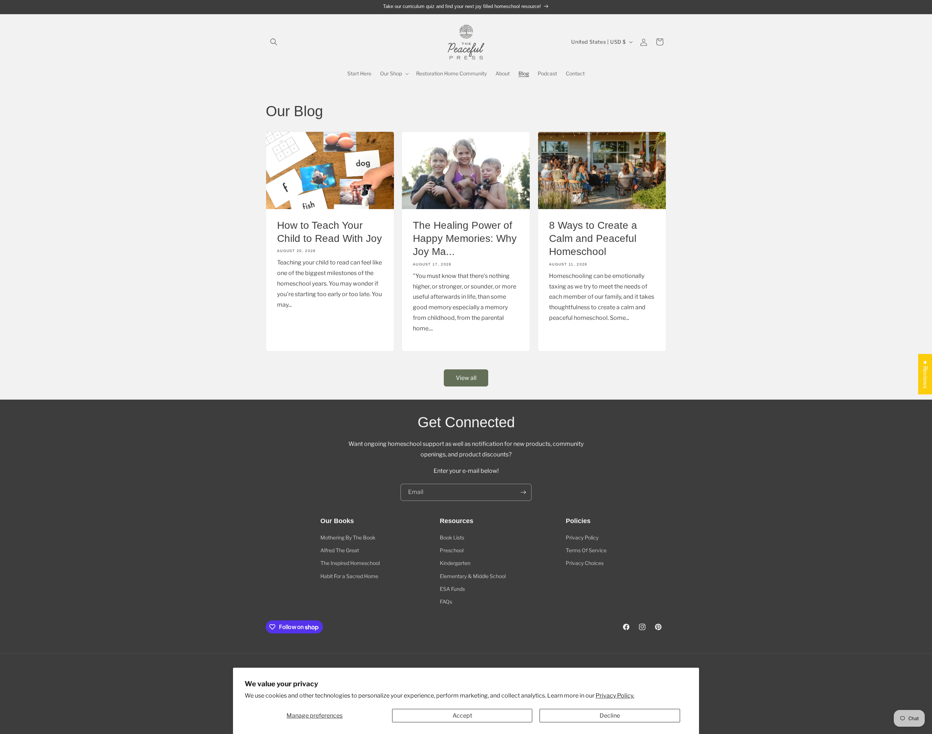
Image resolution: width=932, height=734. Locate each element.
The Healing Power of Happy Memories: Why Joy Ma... (465, 238)
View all (466, 377)
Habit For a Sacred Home (349, 576)
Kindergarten (455, 563)
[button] (274, 42)
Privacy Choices (585, 563)
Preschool (451, 550)
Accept (462, 715)
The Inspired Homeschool (350, 563)
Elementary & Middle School (473, 576)
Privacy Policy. (615, 695)
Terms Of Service (586, 550)
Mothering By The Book (347, 537)
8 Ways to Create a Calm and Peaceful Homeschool (593, 238)
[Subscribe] (523, 492)
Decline (610, 715)
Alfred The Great (339, 550)
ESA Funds (452, 589)
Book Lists (452, 537)
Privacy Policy (582, 537)
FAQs (446, 601)
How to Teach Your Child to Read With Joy (329, 231)
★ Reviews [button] (925, 374)
